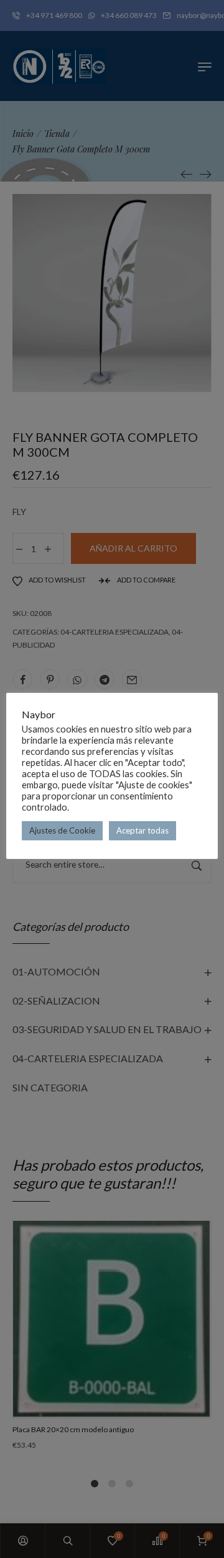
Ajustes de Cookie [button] (62, 830)
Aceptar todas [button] (142, 830)
